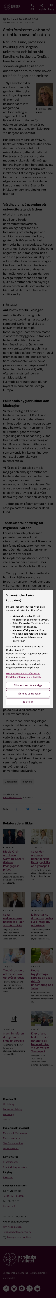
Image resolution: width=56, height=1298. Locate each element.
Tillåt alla (28, 702)
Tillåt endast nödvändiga (28, 685)
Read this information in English (23, 677)
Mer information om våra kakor (23, 673)
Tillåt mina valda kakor (28, 693)
